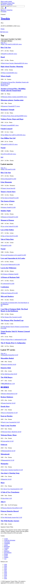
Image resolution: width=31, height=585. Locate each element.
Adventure (7, 542)
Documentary (8, 552)
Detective (6, 551)
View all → (4, 42)
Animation (7, 543)
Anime (6, 545)
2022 (5, 569)
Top (11, 4)
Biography (7, 546)
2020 (5, 572)
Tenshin (5, 18)
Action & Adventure (9, 540)
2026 (5, 564)
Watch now (4, 32)
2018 (5, 575)
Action (6, 538)
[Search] (2, 8)
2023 (5, 567)
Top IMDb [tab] (11, 39)
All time (10, 41)
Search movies (5, 6)
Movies (3, 4)
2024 (5, 566)
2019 (5, 573)
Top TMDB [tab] (18, 39)
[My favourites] (5, 8)
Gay (5, 558)
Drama (2, 29)
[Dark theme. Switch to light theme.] (4, 8)
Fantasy (6, 557)
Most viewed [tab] (4, 39)
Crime (5, 549)
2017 (5, 577)
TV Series (7, 4)
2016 (5, 578)
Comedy (6, 548)
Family (6, 555)
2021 (5, 570)
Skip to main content (6, 1)
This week (3, 41)
